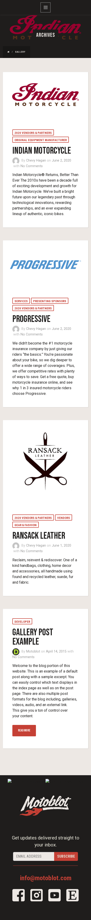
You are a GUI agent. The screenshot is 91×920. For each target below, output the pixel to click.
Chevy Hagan (36, 160)
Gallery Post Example (32, 637)
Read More (24, 730)
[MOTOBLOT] (45, 805)
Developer (22, 621)
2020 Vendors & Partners (33, 133)
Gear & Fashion (25, 525)
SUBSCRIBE (66, 856)
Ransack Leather (38, 535)
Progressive (31, 319)
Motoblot (33, 651)
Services (21, 301)
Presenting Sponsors (49, 301)
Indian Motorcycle (41, 150)
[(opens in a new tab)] (45, 96)
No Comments (32, 166)
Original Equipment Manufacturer (40, 140)
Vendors (63, 518)
